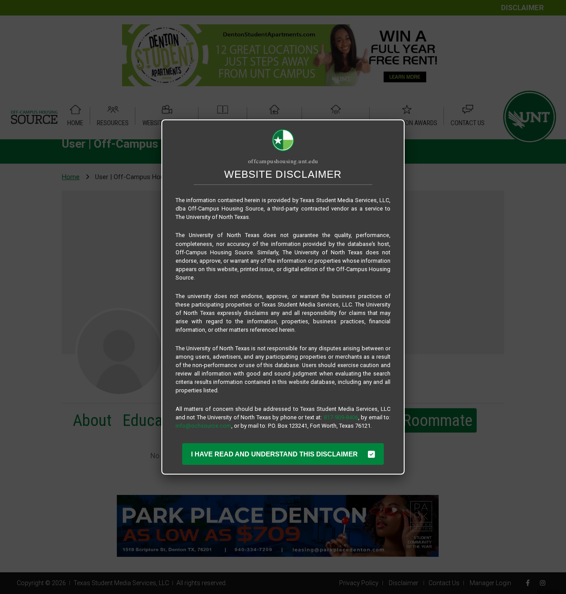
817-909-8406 (341, 417)
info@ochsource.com (203, 425)
